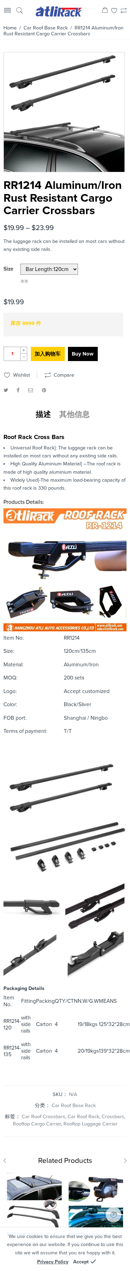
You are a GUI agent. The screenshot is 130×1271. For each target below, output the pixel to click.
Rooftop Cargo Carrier (37, 1124)
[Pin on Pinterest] (44, 390)
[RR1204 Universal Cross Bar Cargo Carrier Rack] (96, 1200)
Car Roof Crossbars (43, 1117)
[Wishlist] (114, 11)
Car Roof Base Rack (46, 28)
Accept (81, 1262)
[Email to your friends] (30, 390)
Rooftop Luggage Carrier (90, 1124)
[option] (64, 112)
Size (8, 269)
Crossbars (113, 1117)
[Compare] (124, 11)
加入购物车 (48, 354)
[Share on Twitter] (5, 390)
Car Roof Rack (83, 1117)
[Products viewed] (113, 1214)
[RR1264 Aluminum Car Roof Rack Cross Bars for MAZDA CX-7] (34, 1200)
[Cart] (105, 11)
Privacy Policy (52, 1262)
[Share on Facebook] (18, 390)
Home (10, 28)
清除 (24, 281)
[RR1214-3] (64, 112)
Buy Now (83, 354)
